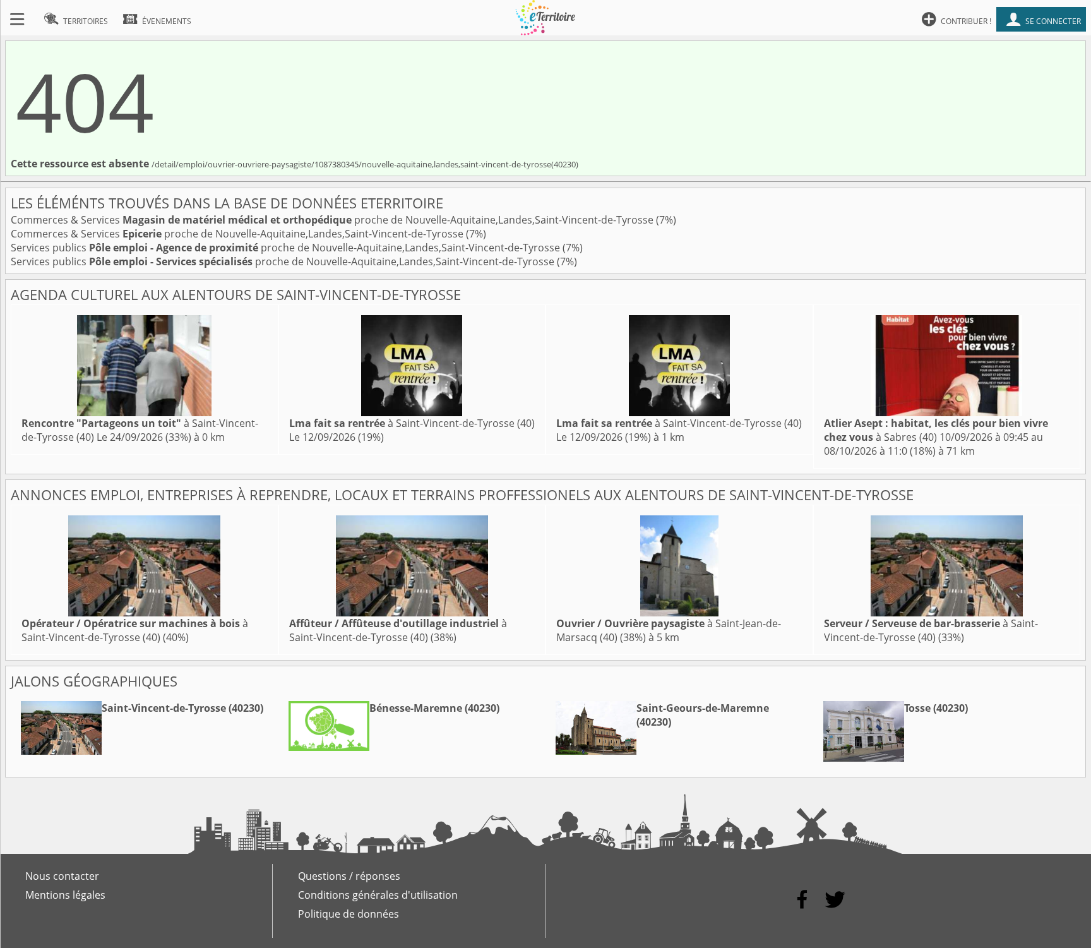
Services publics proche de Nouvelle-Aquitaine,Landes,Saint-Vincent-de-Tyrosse (287, 248)
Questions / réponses (349, 876)
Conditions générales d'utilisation (378, 895)
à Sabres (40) (936, 430)
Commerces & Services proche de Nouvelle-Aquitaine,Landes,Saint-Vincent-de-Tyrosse (333, 220)
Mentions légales (65, 895)
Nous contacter (62, 876)
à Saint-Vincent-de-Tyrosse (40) (412, 423)
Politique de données (348, 914)
